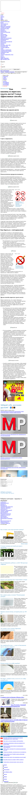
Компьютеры (3, 31)
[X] (14, 407)
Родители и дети (4, 46)
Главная (5, 764)
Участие (5, 774)
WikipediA (3, 61)
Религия (2, 43)
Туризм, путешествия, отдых (7, 54)
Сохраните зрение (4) (5, 523)
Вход (2, 70)
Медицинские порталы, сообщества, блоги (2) (6, 514)
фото (2, 18)
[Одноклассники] (12, 407)
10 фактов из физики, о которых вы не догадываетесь (14, 752)
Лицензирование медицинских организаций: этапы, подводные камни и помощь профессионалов (12, 412)
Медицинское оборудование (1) (4, 517)
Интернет (3, 29)
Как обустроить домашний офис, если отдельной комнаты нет (13, 705)
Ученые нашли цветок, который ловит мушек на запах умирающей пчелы (14, 720)
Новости (5, 78)
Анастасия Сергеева (5, 88)
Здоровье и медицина (5, 27)
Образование (3, 36)
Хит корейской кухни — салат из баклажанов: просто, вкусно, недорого (13, 646)
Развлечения (3, 42)
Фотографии (6, 84)
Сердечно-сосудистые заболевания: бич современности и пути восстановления (13, 435)
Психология (3, 40)
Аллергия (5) (3, 501)
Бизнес (2, 22)
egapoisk (3, 66)
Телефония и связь (5, 52)
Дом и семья (3, 25)
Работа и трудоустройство (6, 41)
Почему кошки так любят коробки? (10, 663)
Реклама (5, 779)
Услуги (2, 55)
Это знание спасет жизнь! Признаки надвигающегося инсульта (11, 629)
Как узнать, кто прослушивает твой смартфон (13, 740)
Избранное (5, 76)
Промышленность (5, 39)
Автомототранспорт (5, 21)
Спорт (2, 48)
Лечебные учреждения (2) (6, 510)
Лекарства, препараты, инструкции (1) (6, 508)
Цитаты (5, 81)
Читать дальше (24, 543)
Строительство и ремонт (6, 51)
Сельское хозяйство (5, 47)
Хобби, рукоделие (4, 58)
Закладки (5, 85)
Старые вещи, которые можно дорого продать (13, 761)
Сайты (4, 77)
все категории (4, 524)
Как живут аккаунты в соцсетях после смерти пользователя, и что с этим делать (13, 738)
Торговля (3, 53)
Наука (2, 33)
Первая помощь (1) (5, 522)
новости (2, 16)
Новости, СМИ (4, 35)
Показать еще (25, 477)
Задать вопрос (6, 769)
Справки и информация (6, 49)
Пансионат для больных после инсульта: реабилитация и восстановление (13, 468)
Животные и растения (5, 26)
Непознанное (3, 34)
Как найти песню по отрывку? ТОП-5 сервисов (13, 759)
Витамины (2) (4, 505)
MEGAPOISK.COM (5, 59)
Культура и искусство (5, 32)
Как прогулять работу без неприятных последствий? (14, 757)
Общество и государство (6, 38)
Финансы (3, 56)
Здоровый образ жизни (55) (7, 506)
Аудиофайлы (6, 83)
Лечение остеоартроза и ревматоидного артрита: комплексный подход (11, 458)
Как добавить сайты (7, 771)
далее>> (13, 701)
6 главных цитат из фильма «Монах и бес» (12, 697)
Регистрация (6, 70)
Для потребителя (4, 23)
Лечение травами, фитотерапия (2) (4, 512)
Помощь (5, 776)
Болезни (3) (3, 504)
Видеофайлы (6, 82)
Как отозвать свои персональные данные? (12, 529)
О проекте (5, 767)
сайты (2, 19)
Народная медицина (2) (6, 520)
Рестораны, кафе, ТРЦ (5, 45)
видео (2, 15)
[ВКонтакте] (11, 407)
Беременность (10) (5, 503)
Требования (5, 781)
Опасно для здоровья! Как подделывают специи (14, 579)
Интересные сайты (5, 28)
